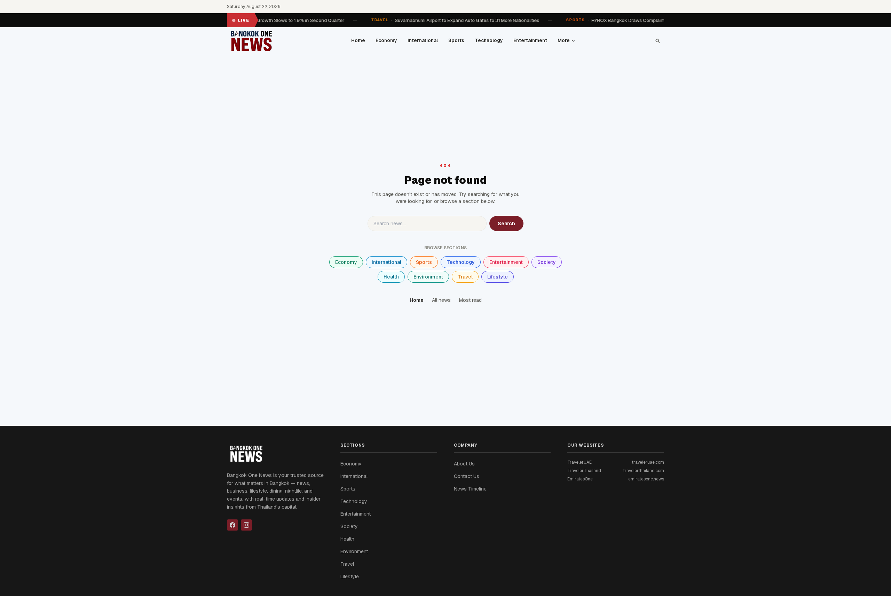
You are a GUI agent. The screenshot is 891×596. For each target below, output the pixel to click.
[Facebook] (232, 525)
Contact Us (466, 476)
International (423, 40)
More (564, 40)
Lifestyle (497, 277)
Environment (428, 277)
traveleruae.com (648, 462)
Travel (465, 277)
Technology (489, 40)
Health (391, 277)
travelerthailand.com (643, 470)
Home (358, 40)
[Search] (657, 40)
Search (506, 223)
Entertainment (530, 40)
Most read (470, 300)
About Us (464, 464)
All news (441, 300)
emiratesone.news (646, 479)
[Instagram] (246, 525)
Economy (386, 40)
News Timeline (470, 489)
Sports (456, 40)
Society (546, 262)
